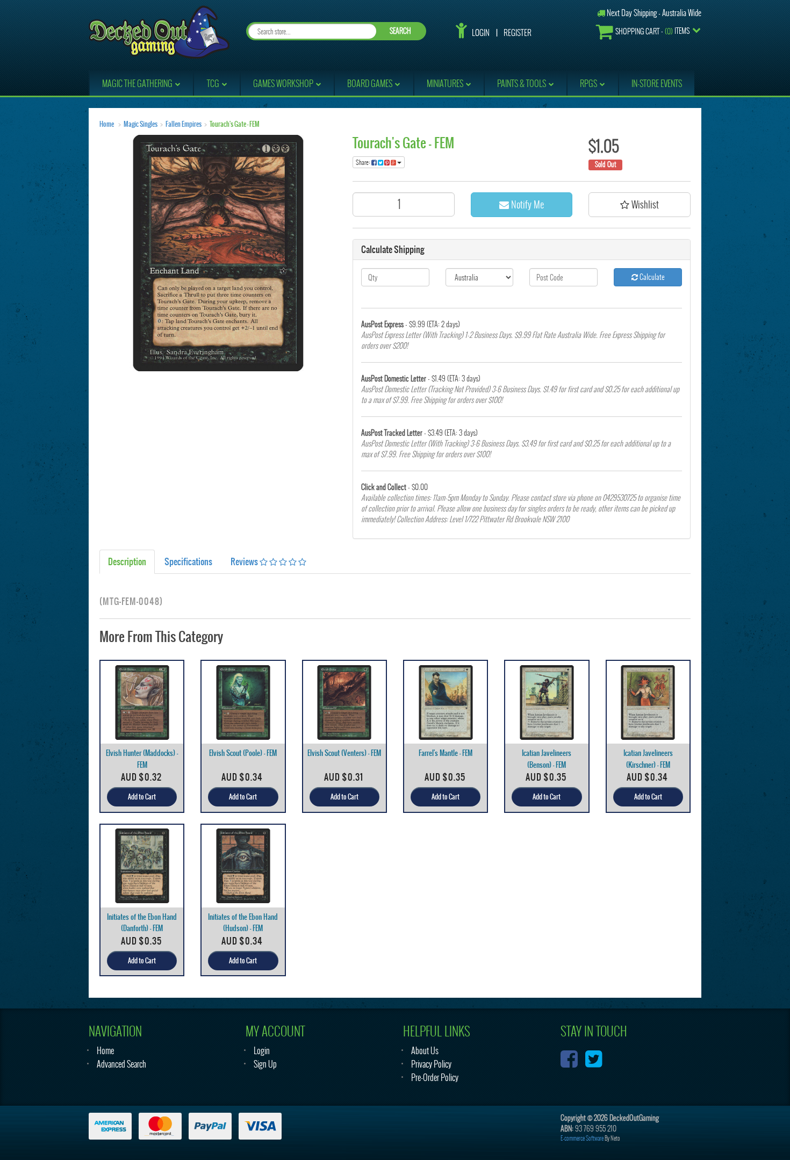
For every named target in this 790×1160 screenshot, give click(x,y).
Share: (363, 162)
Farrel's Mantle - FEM (445, 753)
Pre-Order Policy (434, 1077)
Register (518, 33)
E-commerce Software (582, 1138)
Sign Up (265, 1064)
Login (481, 33)
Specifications (188, 561)
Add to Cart (142, 797)
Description (127, 561)
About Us (425, 1050)
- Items (652, 31)
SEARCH (400, 31)
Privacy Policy (431, 1064)
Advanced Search (121, 1064)
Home (106, 124)
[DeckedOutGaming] (159, 31)
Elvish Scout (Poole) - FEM (243, 753)
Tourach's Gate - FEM (235, 124)
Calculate (651, 277)
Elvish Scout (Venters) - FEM (344, 753)
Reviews (245, 561)
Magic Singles (140, 124)
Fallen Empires (184, 124)
